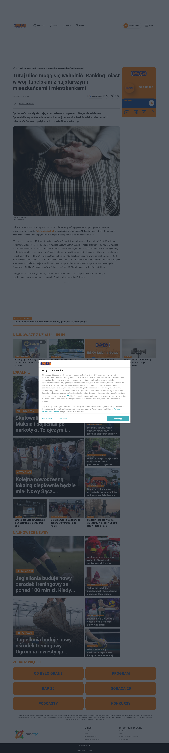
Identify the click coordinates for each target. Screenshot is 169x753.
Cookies (56, 412)
